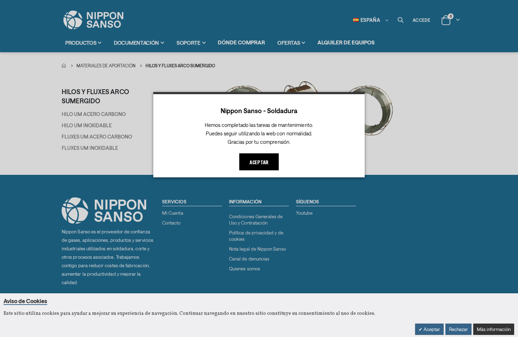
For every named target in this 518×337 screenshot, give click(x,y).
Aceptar (431, 329)
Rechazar (458, 329)
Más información (494, 329)
